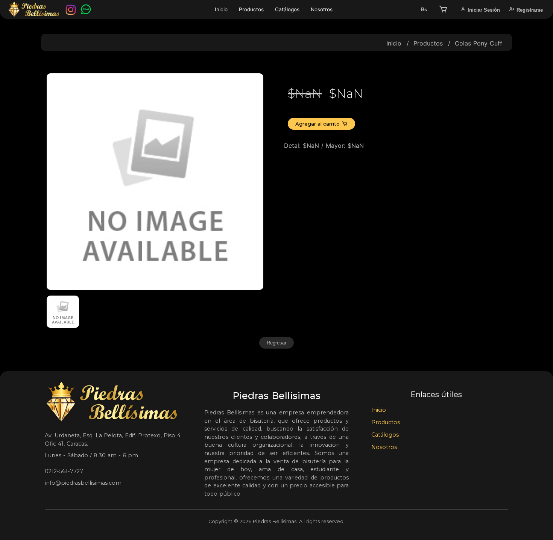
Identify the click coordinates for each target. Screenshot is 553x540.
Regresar (276, 343)
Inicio (221, 9)
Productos (251, 9)
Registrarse (529, 10)
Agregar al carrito (317, 124)
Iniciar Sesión (483, 10)
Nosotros (322, 9)
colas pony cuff (478, 43)
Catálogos (287, 9)
